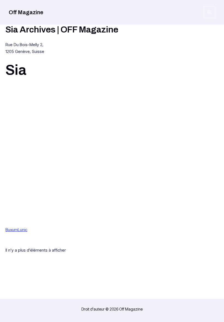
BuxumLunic (16, 229)
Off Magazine (26, 12)
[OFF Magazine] (48, 156)
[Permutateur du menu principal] (209, 12)
